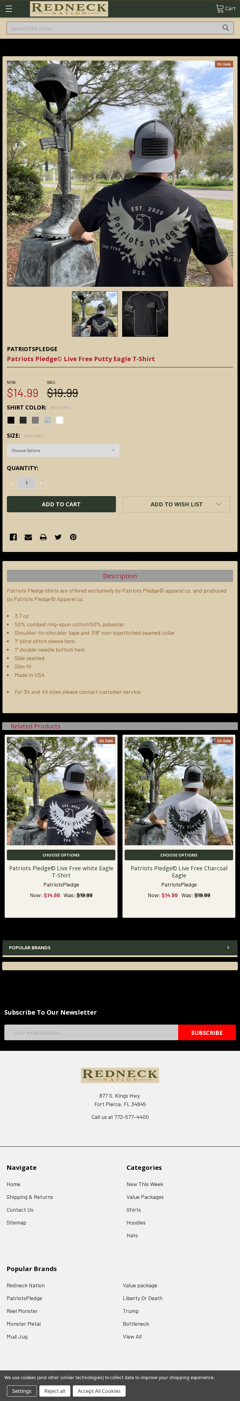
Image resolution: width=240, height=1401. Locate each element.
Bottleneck (136, 1323)
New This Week (145, 1183)
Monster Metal (24, 1323)
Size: (25, 435)
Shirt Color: (39, 407)
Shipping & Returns (30, 1196)
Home (13, 1183)
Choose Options (61, 855)
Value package (140, 1285)
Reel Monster (22, 1310)
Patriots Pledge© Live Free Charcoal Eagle (179, 871)
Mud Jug (17, 1336)
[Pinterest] (73, 537)
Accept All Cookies (99, 1391)
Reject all (54, 1391)
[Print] (43, 537)
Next (229, 726)
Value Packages (145, 1196)
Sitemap (16, 1222)
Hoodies (136, 1222)
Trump (131, 1310)
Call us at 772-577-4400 (120, 1116)
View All (132, 1336)
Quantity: (22, 468)
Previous (222, 726)
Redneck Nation (26, 1285)
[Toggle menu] (8, 8)
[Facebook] (13, 537)
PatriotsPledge (24, 1297)
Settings (22, 1391)
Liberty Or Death (142, 1297)
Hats (132, 1235)
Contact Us (20, 1209)
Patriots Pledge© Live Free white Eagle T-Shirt (61, 871)
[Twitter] (58, 537)
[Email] (28, 537)
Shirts (134, 1209)
